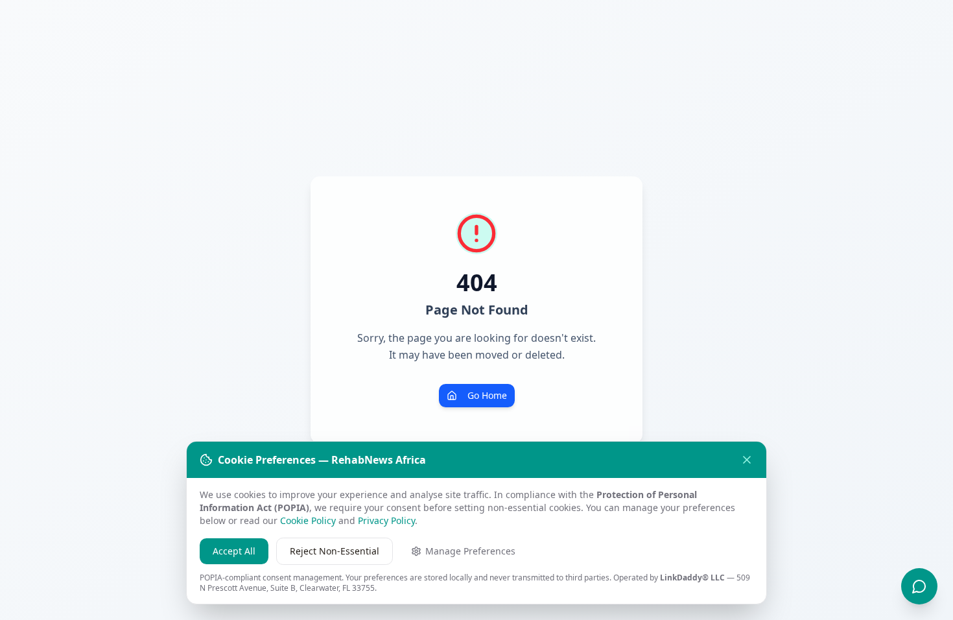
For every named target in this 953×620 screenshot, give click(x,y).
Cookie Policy (308, 520)
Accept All (234, 551)
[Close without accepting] (746, 459)
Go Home (487, 395)
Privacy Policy (386, 520)
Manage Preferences (470, 551)
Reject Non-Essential (334, 551)
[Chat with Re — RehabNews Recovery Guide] (919, 586)
